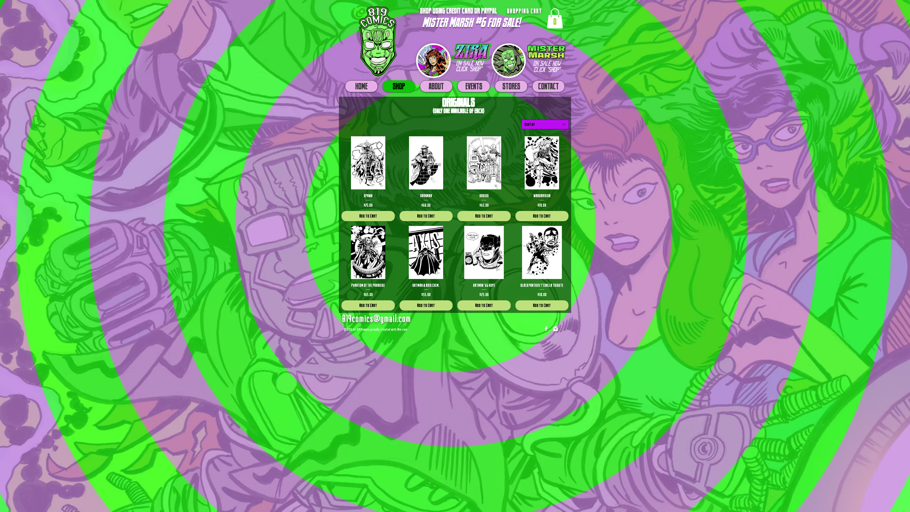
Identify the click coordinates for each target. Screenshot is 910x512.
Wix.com (402, 330)
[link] (554, 18)
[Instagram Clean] (555, 328)
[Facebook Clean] (546, 328)
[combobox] (545, 124)
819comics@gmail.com (376, 319)
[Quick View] (368, 163)
